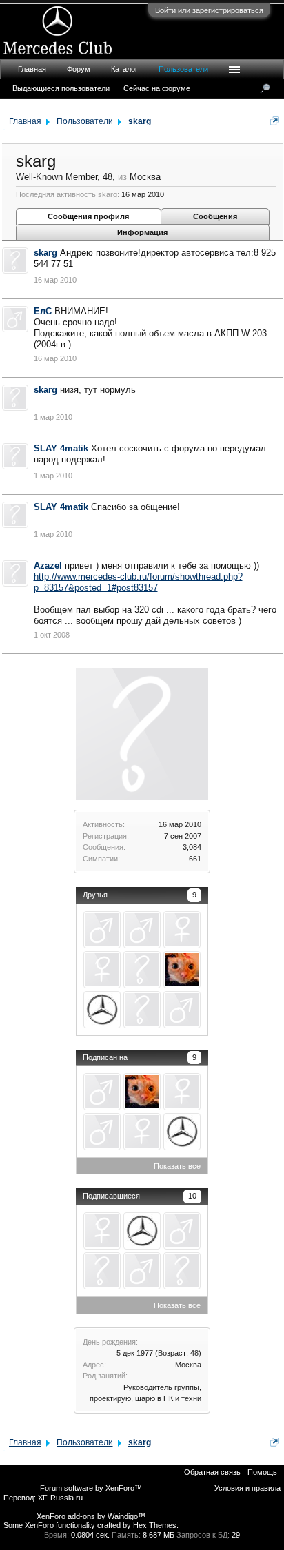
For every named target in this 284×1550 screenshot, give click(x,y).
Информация (142, 232)
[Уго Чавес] (182, 1009)
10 (192, 1196)
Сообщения (215, 216)
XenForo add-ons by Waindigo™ (91, 1516)
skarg (45, 252)
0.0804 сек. (90, 1535)
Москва (188, 1364)
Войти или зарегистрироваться (209, 10)
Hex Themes (154, 1525)
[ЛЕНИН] (142, 1009)
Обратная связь (212, 1472)
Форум (78, 69)
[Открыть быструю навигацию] (274, 120)
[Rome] (102, 969)
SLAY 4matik (61, 448)
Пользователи (183, 69)
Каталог (124, 69)
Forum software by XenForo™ (91, 1488)
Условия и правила (247, 1488)
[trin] (182, 969)
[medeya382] (182, 929)
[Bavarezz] (102, 929)
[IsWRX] (142, 929)
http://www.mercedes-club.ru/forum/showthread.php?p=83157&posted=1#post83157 (138, 582)
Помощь (262, 1472)
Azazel (48, 565)
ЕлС (43, 311)
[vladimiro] (102, 1009)
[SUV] (142, 969)
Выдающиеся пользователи (61, 88)
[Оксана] (182, 1270)
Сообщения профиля (88, 216)
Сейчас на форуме (156, 88)
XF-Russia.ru (60, 1497)
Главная (32, 69)
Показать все (177, 1166)
